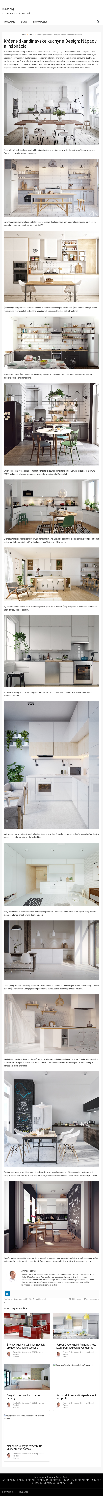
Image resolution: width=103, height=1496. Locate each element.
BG (8, 1480)
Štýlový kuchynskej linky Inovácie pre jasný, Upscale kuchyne (26, 1346)
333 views (76, 1299)
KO (76, 1480)
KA (47, 1480)
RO (36, 1483)
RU (41, 1483)
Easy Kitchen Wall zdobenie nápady (23, 1397)
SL (54, 1483)
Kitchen (16, 1357)
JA (68, 1480)
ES (58, 1483)
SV (62, 1483)
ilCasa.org (8, 9)
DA (21, 1480)
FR (38, 1480)
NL (26, 1480)
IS (64, 1480)
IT (72, 1480)
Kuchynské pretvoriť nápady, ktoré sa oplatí (76, 1397)
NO (93, 1480)
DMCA (24, 22)
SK (49, 1483)
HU (59, 1480)
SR (45, 1483)
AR (4, 1480)
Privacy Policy (39, 22)
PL (32, 1483)
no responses (92, 1299)
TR (67, 1483)
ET (30, 1480)
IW (55, 1480)
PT (98, 1480)
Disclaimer (10, 22)
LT (84, 1480)
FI (34, 1480)
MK (88, 1480)
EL (51, 1480)
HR (17, 1480)
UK (71, 1483)
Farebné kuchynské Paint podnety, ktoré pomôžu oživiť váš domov (76, 1346)
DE (42, 1480)
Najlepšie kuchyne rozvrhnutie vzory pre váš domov (24, 1447)
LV (80, 1480)
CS (12, 1480)
